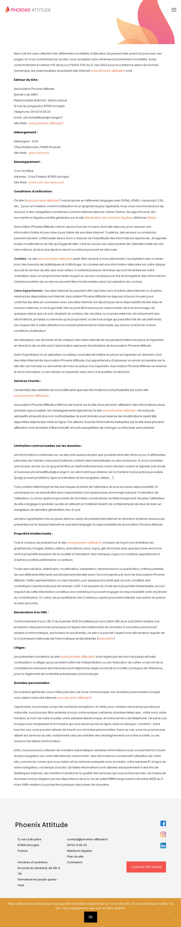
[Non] (175, 912)
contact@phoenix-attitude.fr (87, 839)
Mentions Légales (79, 851)
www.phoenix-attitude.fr (107, 71)
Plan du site (75, 856)
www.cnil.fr (105, 638)
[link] (163, 823)
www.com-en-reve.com (46, 182)
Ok (91, 917)
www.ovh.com (39, 153)
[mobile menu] (174, 10)
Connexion (75, 862)
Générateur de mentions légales (108, 218)
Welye (151, 218)
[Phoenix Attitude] (27, 10)
